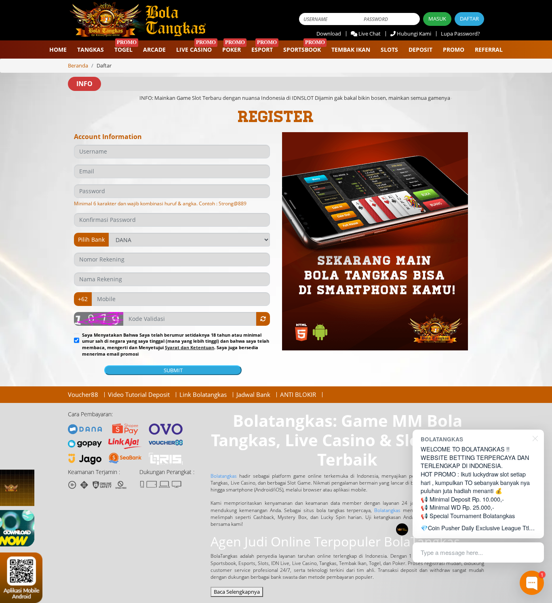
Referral (489, 49)
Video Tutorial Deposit (139, 394)
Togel (123, 49)
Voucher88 (83, 394)
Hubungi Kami (414, 33)
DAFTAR (469, 18)
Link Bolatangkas (203, 394)
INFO (84, 83)
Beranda (78, 65)
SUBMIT (173, 370)
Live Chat (369, 33)
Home (58, 49)
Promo (453, 49)
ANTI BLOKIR (298, 394)
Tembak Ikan (350, 49)
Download (328, 33)
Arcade (154, 49)
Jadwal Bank (253, 394)
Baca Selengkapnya (237, 591)
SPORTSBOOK (302, 49)
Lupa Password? (460, 33)
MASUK (437, 18)
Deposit (420, 49)
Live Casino (194, 49)
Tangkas (90, 49)
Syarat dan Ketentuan (189, 347)
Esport (262, 49)
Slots (389, 49)
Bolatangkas (224, 475)
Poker (231, 49)
